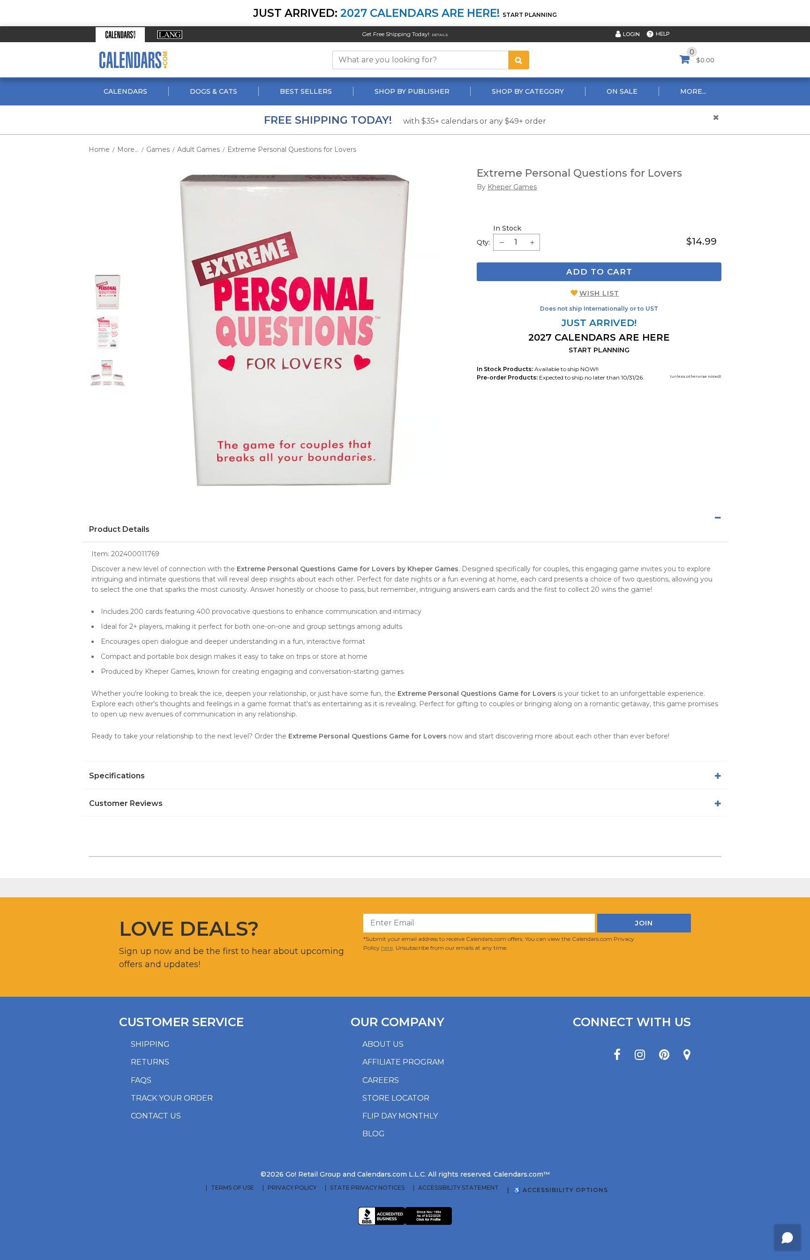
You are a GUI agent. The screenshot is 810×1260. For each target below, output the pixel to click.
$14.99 (701, 241)
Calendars (125, 91)
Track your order (172, 1098)
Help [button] (663, 33)
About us (383, 1044)
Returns (150, 1062)
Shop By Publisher (412, 91)
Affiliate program (403, 1062)
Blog (373, 1133)
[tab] (405, 518)
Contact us (156, 1115)
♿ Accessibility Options (560, 1189)
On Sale (622, 91)
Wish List (599, 293)
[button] (120, 34)
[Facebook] (617, 1055)
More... (693, 91)
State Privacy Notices (367, 1188)
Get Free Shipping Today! (395, 33)
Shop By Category (528, 91)
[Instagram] (640, 1055)
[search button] (519, 60)
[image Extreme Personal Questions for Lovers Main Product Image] (294, 330)
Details (440, 35)
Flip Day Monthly (400, 1115)
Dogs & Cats (213, 91)
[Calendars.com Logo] (133, 59)
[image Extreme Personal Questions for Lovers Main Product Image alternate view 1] (107, 292)
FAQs (141, 1080)
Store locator (395, 1098)
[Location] (686, 1055)
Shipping (150, 1044)
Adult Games (198, 149)
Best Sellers (306, 91)
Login (631, 34)
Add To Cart (599, 271)
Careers (380, 1080)
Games (158, 149)
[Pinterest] (664, 1055)
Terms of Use (232, 1188)
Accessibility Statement (458, 1188)
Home (99, 149)
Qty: (483, 242)
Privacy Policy (292, 1188)
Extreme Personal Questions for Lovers (291, 149)
